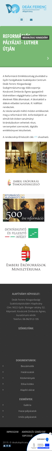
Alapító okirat (27, 389)
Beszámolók (27, 366)
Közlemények (27, 378)
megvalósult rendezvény (35, 37)
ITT (35, 137)
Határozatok (27, 372)
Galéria (27, 405)
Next (47, 58)
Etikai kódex (27, 384)
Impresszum (12, 431)
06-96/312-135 (31, 319)
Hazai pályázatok (27, 411)
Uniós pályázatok (27, 416)
